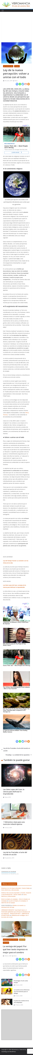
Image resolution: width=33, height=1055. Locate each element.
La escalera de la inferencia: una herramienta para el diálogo (22, 991)
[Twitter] (22, 84)
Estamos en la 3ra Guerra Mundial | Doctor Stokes (15, 888)
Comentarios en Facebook (8, 871)
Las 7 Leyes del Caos (8, 66)
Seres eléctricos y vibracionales (10, 890)
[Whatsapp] (20, 84)
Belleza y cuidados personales (11, 939)
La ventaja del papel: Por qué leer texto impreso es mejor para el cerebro (15, 949)
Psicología (6, 942)
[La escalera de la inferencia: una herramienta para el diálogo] (6, 993)
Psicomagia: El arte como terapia (21, 981)
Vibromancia (15, 1049)
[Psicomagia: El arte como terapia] (6, 983)
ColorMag (4, 1051)
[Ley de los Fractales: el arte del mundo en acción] (16, 835)
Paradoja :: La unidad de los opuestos (18, 755)
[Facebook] (17, 84)
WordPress (13, 1051)
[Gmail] (25, 84)
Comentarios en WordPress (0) (9, 874)
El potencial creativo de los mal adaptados (21, 1001)
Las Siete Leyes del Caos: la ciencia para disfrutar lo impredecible (13, 791)
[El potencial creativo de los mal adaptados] (6, 1003)
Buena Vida (22, 939)
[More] (28, 84)
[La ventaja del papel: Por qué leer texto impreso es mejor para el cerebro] (16, 929)
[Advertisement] (16, 29)
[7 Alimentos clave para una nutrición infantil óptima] (16, 804)
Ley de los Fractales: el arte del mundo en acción (16, 749)
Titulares (17, 66)
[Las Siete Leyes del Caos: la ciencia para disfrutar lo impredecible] (16, 765)
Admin (15, 80)
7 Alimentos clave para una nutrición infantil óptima (14, 823)
